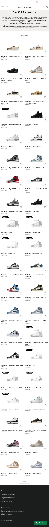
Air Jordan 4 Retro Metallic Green (35, 409)
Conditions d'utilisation (7, 501)
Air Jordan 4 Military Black (33, 146)
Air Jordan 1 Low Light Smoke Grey (12, 274)
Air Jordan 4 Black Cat (31, 124)
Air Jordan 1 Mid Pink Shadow (10, 452)
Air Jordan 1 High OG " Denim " (34, 167)
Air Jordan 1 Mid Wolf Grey (33, 473)
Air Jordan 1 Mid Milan (31, 452)
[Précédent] (1, 2)
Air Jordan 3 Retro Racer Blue (34, 388)
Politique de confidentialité (8, 494)
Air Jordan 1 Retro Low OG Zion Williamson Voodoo (34, 102)
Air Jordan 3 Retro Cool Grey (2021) (11, 388)
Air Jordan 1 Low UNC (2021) (9, 409)
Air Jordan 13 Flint (6, 232)
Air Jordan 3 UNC (30, 365)
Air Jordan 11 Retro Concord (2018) (11, 430)
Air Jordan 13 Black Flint (32, 232)
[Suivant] (47, 2)
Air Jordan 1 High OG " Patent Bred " (12, 189)
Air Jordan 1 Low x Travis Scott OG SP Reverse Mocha (35, 57)
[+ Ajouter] (21, 51)
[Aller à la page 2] (29, 482)
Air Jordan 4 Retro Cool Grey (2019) (11, 211)
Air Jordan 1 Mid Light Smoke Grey (11, 342)
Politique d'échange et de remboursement (8, 498)
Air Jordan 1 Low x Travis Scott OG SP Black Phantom (11, 79)
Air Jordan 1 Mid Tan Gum (9, 473)
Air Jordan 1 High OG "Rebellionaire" (12, 167)
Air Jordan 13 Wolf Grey (8, 253)
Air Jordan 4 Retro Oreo (8, 146)
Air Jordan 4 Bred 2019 (32, 211)
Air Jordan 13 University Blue (33, 253)
